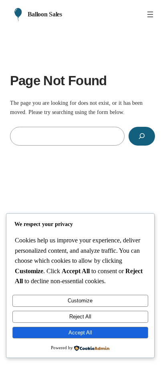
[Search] (142, 136)
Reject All (80, 317)
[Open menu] (150, 14)
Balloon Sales (45, 14)
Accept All (80, 333)
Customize (80, 301)
